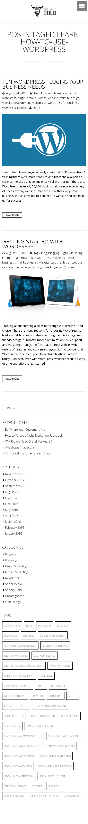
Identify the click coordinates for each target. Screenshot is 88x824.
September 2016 (16, 486)
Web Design (13, 602)
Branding (11, 560)
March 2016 (13, 522)
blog (44, 253)
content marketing (55, 645)
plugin (22, 98)
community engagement (20, 645)
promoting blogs (16, 706)
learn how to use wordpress (32, 258)
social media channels (41, 726)
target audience (15, 786)
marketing (58, 258)
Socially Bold (13, 590)
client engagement (52, 635)
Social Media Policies (18, 766)
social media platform (19, 756)
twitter (37, 786)
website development (16, 103)
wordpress (39, 103)
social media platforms (55, 756)
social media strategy (18, 776)
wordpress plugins (14, 107)
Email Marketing (60, 666)
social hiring (70, 716)
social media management (21, 746)
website (53, 98)
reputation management (50, 706)
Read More (12, 215)
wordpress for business (63, 103)
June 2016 (11, 504)
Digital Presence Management (24, 666)
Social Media (13, 584)
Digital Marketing (71, 253)
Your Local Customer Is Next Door (27, 453)
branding (10, 635)
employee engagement (19, 676)
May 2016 (11, 510)
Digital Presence (44, 655)
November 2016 (15, 474)
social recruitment (52, 776)
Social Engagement (42, 716)
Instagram (58, 686)
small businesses (26, 262)
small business (36, 98)
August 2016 (13, 492)
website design (69, 98)
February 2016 (14, 528)
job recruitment (15, 696)
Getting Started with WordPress (32, 244)
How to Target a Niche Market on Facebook (34, 435)
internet (7, 258)
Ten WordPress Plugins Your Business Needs (42, 84)
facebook (46, 676)
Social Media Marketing (59, 746)
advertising (12, 625)
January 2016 (13, 533)
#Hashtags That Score (19, 447)
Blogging (10, 554)
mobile (72, 696)
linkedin (37, 696)
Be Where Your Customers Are (25, 429)
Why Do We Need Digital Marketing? (28, 441)
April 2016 (11, 516)
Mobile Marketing (16, 572)
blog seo (63, 625)
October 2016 (14, 480)
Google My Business (17, 686)
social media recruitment (55, 766)
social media (12, 726)
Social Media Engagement (65, 736)
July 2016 (11, 498)
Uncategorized (14, 596)
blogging (53, 253)
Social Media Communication (23, 736)
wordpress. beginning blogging (41, 267)
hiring (41, 686)
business (47, 93)
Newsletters (13, 578)
